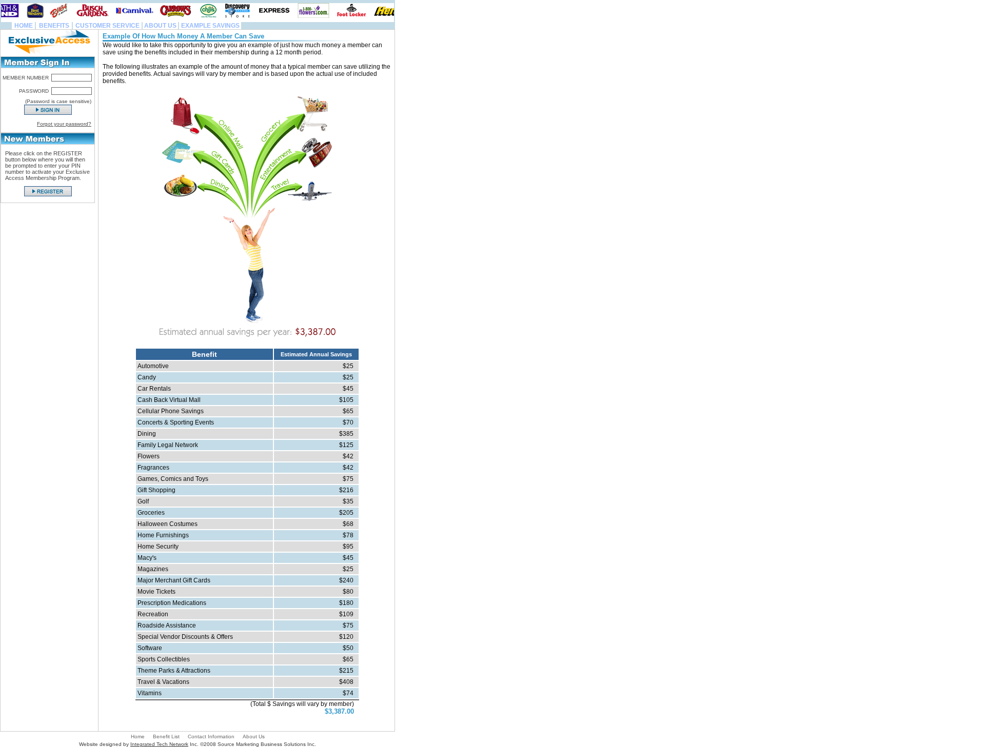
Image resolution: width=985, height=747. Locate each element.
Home (138, 736)
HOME (23, 25)
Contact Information (211, 736)
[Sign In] (48, 110)
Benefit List (166, 736)
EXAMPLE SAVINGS (210, 25)
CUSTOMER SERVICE (107, 25)
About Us (254, 736)
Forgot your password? (64, 124)
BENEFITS (54, 25)
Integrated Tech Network (159, 744)
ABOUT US (160, 25)
